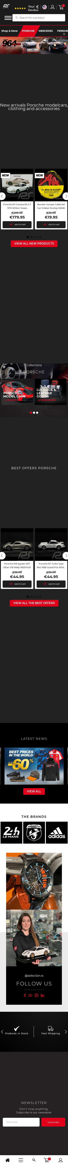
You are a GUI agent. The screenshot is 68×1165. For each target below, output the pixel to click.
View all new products (34, 243)
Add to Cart (20, 225)
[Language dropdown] (44, 7)
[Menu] (20, 1160)
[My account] (60, 1160)
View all (34, 791)
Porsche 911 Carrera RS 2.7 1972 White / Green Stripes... (17, 208)
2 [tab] (31, 237)
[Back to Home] (7, 1160)
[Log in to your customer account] (52, 7)
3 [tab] (34, 237)
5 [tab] (40, 237)
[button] (3, 45)
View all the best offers (34, 603)
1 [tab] (28, 237)
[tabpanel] (17, 199)
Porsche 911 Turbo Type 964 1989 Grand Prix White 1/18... (51, 567)
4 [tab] (37, 237)
